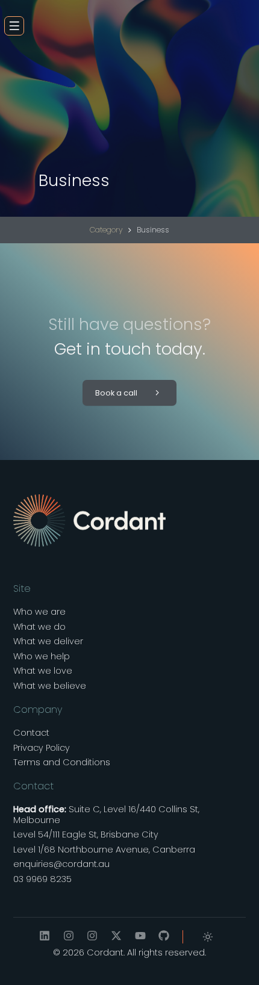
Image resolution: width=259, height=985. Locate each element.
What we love (42, 671)
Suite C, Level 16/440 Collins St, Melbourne (106, 814)
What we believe (49, 686)
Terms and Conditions (61, 762)
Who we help (41, 656)
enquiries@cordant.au (61, 864)
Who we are (39, 612)
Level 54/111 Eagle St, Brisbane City (85, 835)
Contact (31, 733)
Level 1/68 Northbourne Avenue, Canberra (104, 850)
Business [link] (153, 229)
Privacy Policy (41, 748)
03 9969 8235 (42, 879)
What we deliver (48, 641)
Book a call (116, 393)
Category (106, 229)
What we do (39, 627)
